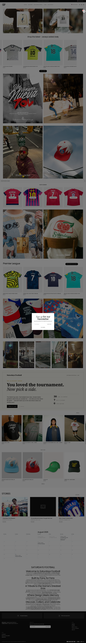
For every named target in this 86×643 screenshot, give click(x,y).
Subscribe (49, 324)
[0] (84, 11)
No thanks (43, 327)
